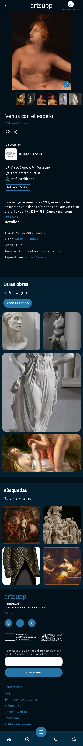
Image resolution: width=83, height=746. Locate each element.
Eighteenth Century (18, 187)
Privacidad (12, 718)
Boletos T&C (13, 706)
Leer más (11, 217)
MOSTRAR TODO (18, 303)
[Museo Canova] (11, 154)
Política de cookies (18, 724)
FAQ (7, 693)
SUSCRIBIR (33, 672)
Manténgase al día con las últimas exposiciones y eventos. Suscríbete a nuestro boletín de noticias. (33, 652)
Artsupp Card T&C (17, 712)
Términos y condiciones (21, 699)
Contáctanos (13, 687)
